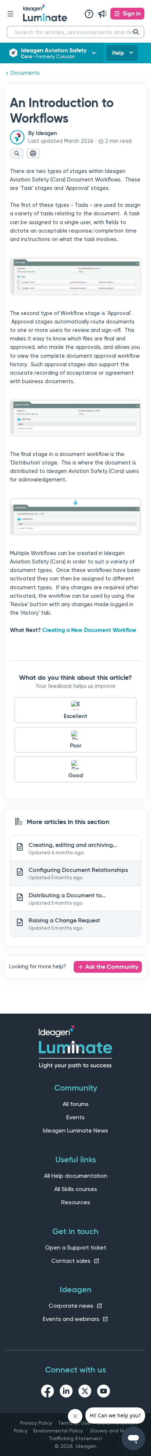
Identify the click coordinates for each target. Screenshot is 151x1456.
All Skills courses (75, 1188)
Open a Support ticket (75, 1247)
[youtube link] (103, 1392)
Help (118, 53)
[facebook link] (47, 1392)
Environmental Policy (58, 1431)
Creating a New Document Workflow (89, 630)
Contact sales (71, 1260)
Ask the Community (111, 967)
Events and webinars (72, 1318)
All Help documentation (75, 1175)
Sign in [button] (132, 13)
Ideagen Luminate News (75, 1130)
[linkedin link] (66, 1392)
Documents (25, 73)
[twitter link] (84, 1392)
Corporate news (72, 1305)
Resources (75, 1202)
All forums (76, 1103)
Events (75, 1117)
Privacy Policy (36, 1423)
